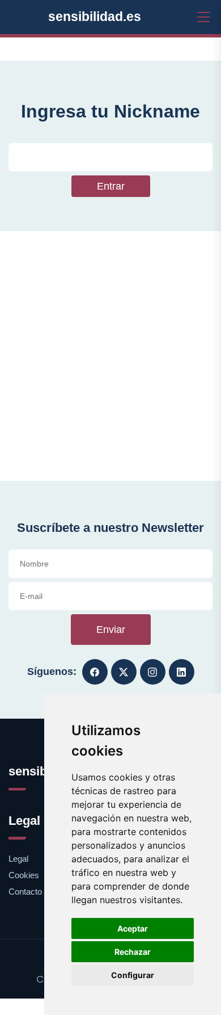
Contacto (25, 891)
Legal (18, 858)
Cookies (23, 875)
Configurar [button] (132, 975)
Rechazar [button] (132, 952)
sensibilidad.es (94, 16)
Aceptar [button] (132, 928)
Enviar (110, 629)
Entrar (111, 186)
